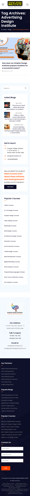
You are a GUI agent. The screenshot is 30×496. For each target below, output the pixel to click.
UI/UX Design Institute (21, 483)
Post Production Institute (8, 374)
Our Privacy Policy (6, 382)
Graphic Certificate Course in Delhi (11, 435)
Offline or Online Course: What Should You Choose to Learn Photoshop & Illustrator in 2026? (15, 118)
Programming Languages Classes (14, 272)
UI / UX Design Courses (11, 210)
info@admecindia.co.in (14, 156)
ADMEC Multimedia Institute (9, 368)
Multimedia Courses (10, 226)
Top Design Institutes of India (9, 398)
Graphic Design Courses (11, 215)
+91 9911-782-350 (15, 336)
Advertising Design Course (8, 429)
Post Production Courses (11, 246)
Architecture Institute (20, 486)
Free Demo (10, 187)
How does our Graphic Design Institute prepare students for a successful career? (15, 65)
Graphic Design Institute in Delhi (19, 478)
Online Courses (8, 205)
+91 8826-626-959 (15, 338)
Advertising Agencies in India (9, 395)
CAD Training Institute (7, 371)
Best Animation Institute (14, 487)
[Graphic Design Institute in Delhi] (15, 4)
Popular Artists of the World (9, 408)
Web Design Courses (10, 231)
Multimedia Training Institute (8, 489)
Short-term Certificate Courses (13, 277)
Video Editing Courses (10, 221)
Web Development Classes (21, 485)
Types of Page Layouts (7, 405)
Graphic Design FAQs (7, 384)
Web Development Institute (9, 379)
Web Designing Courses (7, 485)
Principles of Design (6, 400)
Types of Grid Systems (7, 411)
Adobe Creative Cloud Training (10, 427)
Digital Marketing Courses (12, 262)
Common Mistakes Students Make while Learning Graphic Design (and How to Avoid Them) (15, 130)
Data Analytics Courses (11, 267)
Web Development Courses (12, 256)
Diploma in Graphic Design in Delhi (11, 424)
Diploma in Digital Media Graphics (11, 421)
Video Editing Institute (7, 376)
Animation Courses (10, 241)
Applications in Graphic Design (10, 403)
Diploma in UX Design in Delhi (9, 437)
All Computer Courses (11, 282)
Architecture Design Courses (13, 236)
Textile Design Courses (11, 251)
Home (4, 29)
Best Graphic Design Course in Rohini (11, 432)
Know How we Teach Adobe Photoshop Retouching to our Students (16, 107)
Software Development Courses (15, 493)
